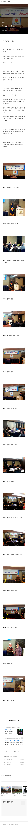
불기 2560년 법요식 (8, 761)
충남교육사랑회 (7, 764)
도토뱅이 (5, 765)
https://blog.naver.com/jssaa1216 (12, 738)
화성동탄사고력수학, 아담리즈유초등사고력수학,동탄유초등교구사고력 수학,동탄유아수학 (14, 743)
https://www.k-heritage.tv (11, 727)
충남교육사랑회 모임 (8, 759)
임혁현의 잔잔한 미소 (6, 1)
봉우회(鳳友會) (7, 762)
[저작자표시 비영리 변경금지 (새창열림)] (21, 752)
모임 (5, 756)
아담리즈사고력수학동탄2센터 (14, 740)
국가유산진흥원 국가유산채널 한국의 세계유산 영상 (9, 729)
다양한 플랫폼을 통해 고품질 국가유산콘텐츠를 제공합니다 (9, 732)
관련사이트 (3, 820)
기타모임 (8, 756)
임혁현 (4, 804)
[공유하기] (9, 752)
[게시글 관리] (10, 752)
